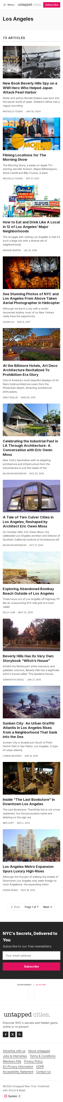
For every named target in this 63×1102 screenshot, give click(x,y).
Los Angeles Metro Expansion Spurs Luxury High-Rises (28, 868)
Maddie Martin (12, 250)
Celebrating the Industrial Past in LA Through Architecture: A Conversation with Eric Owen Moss (30, 448)
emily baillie (10, 397)
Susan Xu (8, 322)
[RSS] (19, 1034)
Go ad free (41, 985)
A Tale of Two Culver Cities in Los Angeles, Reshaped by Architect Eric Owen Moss (28, 521)
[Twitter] (12, 1034)
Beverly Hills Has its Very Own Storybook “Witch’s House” (28, 658)
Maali (22, 1090)
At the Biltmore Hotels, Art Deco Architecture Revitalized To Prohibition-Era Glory (30, 370)
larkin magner (12, 756)
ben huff (8, 823)
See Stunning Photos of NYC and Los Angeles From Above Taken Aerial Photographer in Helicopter (31, 298)
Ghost (12, 1090)
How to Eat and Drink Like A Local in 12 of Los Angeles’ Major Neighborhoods (31, 226)
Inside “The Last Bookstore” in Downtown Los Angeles (29, 801)
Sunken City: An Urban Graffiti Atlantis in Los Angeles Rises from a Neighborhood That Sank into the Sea (30, 730)
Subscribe (51, 4)
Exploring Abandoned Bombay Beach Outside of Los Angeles (28, 591)
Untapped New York (24, 1086)
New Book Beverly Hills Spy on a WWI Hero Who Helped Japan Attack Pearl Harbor (30, 87)
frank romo (10, 890)
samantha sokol (13, 679)
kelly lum (9, 612)
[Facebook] (5, 1034)
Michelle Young (13, 111)
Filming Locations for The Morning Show (24, 157)
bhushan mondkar (14, 473)
